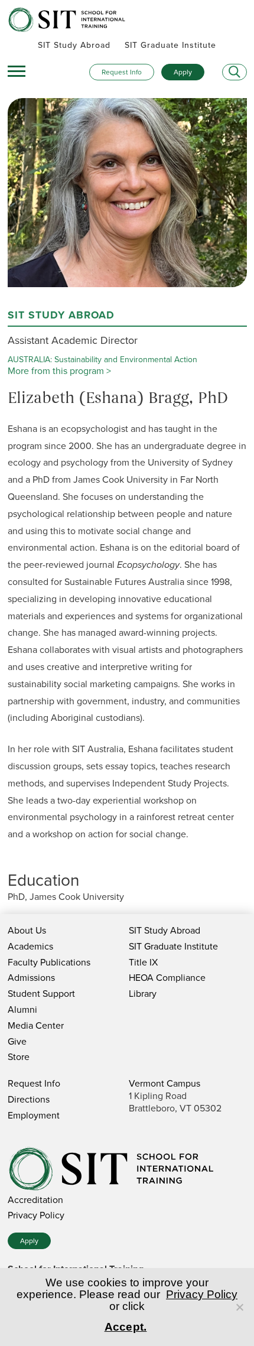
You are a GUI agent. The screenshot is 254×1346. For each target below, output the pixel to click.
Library (143, 993)
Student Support (41, 993)
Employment (34, 1115)
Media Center (36, 1025)
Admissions (31, 977)
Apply (183, 72)
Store (19, 1057)
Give (17, 1041)
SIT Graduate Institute (170, 45)
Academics (30, 946)
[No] (239, 1307)
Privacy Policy (36, 1215)
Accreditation (35, 1200)
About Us (27, 930)
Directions (29, 1099)
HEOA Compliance (167, 977)
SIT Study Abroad (74, 45)
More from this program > (59, 371)
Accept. (126, 1327)
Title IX (143, 962)
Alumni (22, 1009)
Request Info (122, 72)
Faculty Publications (49, 962)
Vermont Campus (164, 1083)
